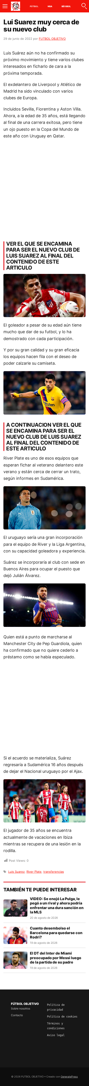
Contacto (17, 1015)
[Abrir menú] (5, 6)
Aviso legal (56, 1035)
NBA (50, 6)
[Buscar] (84, 6)
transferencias (53, 871)
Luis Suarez (16, 871)
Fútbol (34, 6)
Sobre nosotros (20, 1008)
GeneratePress (69, 1076)
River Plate (34, 871)
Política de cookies (62, 1016)
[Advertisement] (44, 188)
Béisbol (66, 6)
